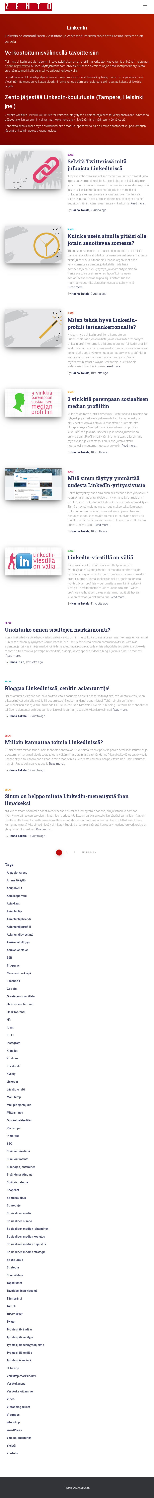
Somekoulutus (16, 1197)
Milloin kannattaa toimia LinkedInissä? (54, 742)
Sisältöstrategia (17, 1182)
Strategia (13, 1267)
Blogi (71, 154)
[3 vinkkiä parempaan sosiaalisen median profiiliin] (33, 403)
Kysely (11, 1073)
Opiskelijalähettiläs (19, 1120)
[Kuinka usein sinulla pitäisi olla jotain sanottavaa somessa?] (33, 244)
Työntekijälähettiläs (19, 1352)
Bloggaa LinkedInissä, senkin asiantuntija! (57, 688)
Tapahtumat (14, 1283)
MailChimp (14, 1097)
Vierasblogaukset (18, 1407)
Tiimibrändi (14, 1298)
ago (98, 210)
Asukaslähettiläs (17, 950)
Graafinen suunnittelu (21, 996)
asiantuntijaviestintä (17, 66)
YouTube (12, 1453)
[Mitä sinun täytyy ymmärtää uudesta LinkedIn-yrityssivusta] (33, 484)
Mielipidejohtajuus (19, 1105)
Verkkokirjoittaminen (20, 1391)
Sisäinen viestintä (18, 1151)
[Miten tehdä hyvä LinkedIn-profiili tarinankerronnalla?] (33, 328)
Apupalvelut (14, 888)
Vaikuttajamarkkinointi (21, 1376)
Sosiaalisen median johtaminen (28, 1228)
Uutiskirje (13, 1368)
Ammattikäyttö (16, 880)
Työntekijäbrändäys (19, 1329)
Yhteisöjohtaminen (19, 1437)
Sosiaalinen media (19, 1213)
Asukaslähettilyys (18, 942)
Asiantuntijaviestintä (20, 934)
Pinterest (13, 1135)
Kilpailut (12, 1050)
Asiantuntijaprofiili (19, 926)
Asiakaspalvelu (17, 895)
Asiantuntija (14, 911)
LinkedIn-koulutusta (40, 115)
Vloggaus (13, 1414)
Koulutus (12, 1058)
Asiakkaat (13, 903)
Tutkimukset (14, 1314)
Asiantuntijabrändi (19, 919)
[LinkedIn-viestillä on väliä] (33, 561)
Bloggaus (13, 965)
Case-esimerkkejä (19, 973)
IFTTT (10, 1035)
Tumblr (11, 1306)
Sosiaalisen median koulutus (26, 1236)
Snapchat (13, 1190)
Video (11, 1399)
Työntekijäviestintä (19, 1360)
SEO (9, 1143)
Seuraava (88, 852)
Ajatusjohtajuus (17, 872)
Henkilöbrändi (16, 1012)
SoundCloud (15, 1259)
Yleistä (11, 1445)
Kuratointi (13, 1066)
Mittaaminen (15, 1112)
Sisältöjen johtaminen (21, 1167)
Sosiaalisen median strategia (26, 1252)
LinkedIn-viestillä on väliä (100, 557)
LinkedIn (12, 1081)
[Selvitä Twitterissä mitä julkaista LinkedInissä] (33, 170)
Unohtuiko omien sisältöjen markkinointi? (57, 629)
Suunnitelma (15, 1275)
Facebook (13, 981)
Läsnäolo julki (16, 1089)
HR (9, 1019)
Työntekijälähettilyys (20, 1337)
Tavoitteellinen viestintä (22, 1290)
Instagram (13, 1043)
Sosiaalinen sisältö (19, 1221)
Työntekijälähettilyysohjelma (25, 1345)
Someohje (13, 1205)
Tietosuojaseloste (77, 1487)
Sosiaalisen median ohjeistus (26, 1244)
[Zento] (30, 7)
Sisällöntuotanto (17, 1159)
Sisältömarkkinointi (19, 1174)
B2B (9, 957)
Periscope (13, 1128)
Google (12, 988)
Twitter (11, 1321)
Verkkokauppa (16, 1383)
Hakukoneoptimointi (20, 1004)
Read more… (138, 203)
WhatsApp (13, 1422)
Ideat (10, 1027)
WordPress (14, 1430)
